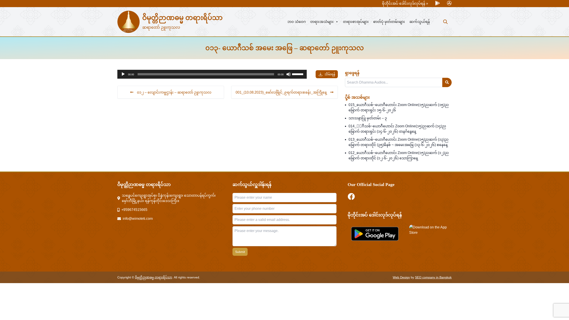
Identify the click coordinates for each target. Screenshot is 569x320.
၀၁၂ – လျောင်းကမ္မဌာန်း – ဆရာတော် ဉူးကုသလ (174, 92)
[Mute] (288, 74)
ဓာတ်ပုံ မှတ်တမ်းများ (389, 22)
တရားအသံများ (322, 22)
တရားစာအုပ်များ (356, 22)
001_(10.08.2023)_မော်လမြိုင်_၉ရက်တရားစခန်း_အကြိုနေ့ (281, 92)
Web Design (401, 277)
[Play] (123, 74)
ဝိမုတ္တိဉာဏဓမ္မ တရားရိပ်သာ (182, 17)
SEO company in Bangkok (433, 277)
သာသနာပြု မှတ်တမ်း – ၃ (368, 118)
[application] (212, 74)
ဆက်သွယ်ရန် (419, 22)
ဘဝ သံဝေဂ (296, 22)
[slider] (298, 74)
